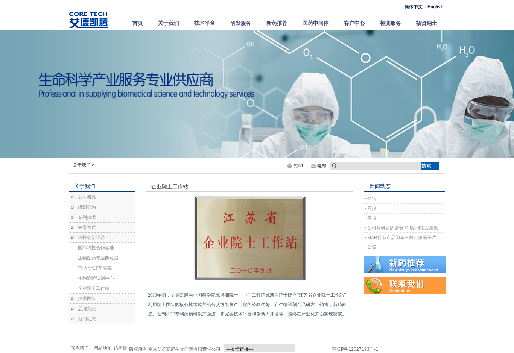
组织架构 (87, 207)
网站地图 (103, 348)
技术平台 (204, 23)
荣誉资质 (87, 227)
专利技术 (87, 217)
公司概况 (87, 197)
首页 (137, 23)
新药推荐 (276, 23)
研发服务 (240, 23)
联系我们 (80, 348)
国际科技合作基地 (96, 247)
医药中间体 (316, 23)
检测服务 (390, 23)
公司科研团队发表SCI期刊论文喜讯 (402, 227)
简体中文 (414, 6)
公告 (371, 198)
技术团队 (87, 298)
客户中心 (354, 23)
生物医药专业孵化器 (98, 258)
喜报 (371, 208)
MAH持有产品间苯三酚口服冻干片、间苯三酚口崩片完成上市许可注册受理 (406, 237)
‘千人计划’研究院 (95, 268)
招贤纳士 (426, 23)
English (435, 6)
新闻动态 (87, 318)
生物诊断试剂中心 (96, 278)
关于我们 (168, 23)
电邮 (321, 165)
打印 (298, 165)
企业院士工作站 (93, 288)
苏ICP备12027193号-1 (355, 349)
